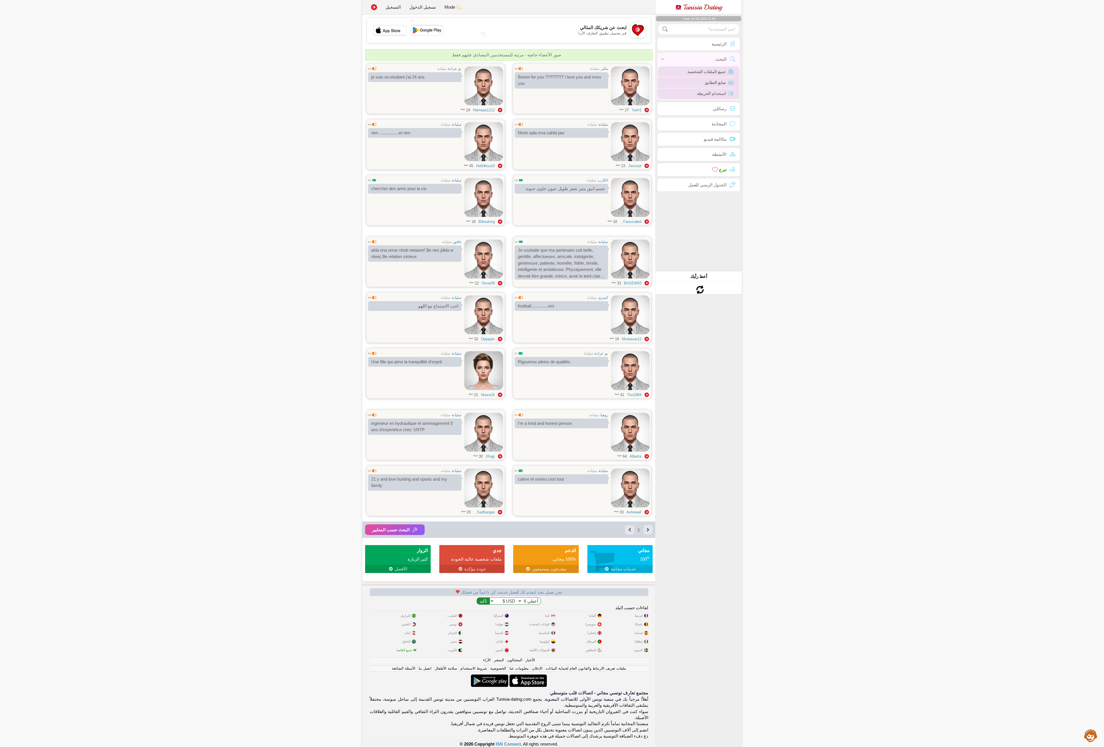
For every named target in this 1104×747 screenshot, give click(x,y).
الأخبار (530, 660)
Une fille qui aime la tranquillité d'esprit (406, 361)
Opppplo (488, 339)
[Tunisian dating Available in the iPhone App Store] (527, 677)
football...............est (536, 305)
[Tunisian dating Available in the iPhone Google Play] (489, 677)
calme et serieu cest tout (541, 479)
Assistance (1090, 735)
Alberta (635, 456)
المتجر (499, 660)
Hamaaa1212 (484, 110)
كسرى (603, 297)
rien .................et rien (390, 132)
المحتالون (514, 660)
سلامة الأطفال (446, 668)
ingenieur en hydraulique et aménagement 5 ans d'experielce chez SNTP (412, 426)
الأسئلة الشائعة (403, 668)
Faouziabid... (630, 221)
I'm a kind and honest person (545, 423)
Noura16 (488, 395)
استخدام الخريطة (711, 93)
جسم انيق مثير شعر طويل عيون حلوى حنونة (565, 188)
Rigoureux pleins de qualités (544, 361)
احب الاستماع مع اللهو (438, 305)
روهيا (604, 415)
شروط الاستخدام (473, 668)
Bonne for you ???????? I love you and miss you (559, 80)
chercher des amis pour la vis (399, 188)
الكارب (602, 180)
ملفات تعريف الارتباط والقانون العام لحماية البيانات (586, 668)
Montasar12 (631, 339)
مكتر (604, 68)
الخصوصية (498, 668)
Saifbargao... (484, 512)
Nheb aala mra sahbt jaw (541, 132)
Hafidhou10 (485, 166)
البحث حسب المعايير (391, 529)
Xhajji (490, 456)
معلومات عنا (519, 668)
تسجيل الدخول (422, 7)
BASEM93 (632, 283)
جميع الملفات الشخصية (706, 71)
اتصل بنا (425, 668)
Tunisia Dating (701, 7)
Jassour (634, 166)
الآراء (487, 660)
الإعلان (537, 668)
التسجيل (393, 7)
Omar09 (488, 283)
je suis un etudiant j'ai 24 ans (398, 76)
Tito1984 (634, 395)
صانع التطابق (715, 82)
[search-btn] (665, 29)
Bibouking (486, 221)
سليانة (595, 68)
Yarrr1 (636, 110)
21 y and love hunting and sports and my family (409, 482)
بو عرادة (454, 68)
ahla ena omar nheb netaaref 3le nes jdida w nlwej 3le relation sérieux (412, 253)
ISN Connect (508, 744)
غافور (457, 242)
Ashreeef (633, 512)
